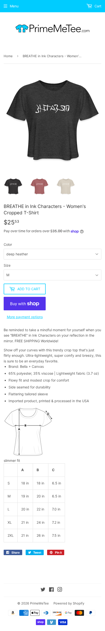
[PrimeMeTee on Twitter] (43, 590)
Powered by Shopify (68, 603)
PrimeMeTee (39, 603)
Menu (14, 6)
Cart (97, 6)
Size (7, 265)
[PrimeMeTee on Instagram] (59, 590)
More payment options (25, 317)
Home (8, 56)
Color (8, 244)
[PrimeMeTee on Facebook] (51, 590)
